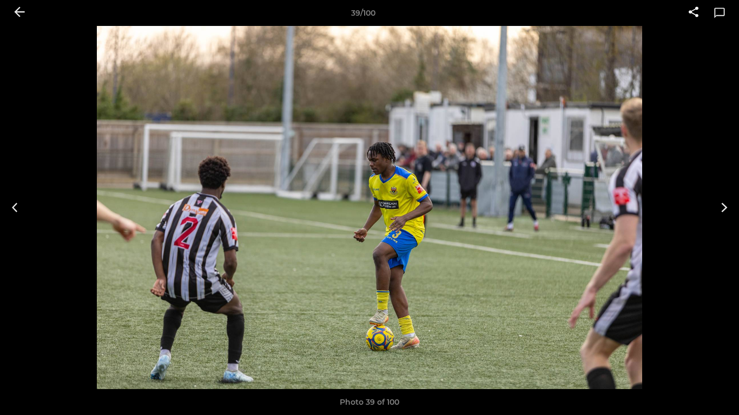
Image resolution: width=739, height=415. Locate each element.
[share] (693, 13)
